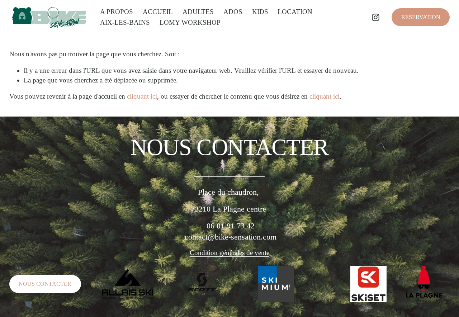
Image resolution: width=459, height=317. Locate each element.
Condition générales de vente (229, 252)
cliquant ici (142, 96)
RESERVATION (420, 17)
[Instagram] (375, 17)
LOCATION (295, 11)
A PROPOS (116, 11)
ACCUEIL (158, 11)
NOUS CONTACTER (45, 284)
